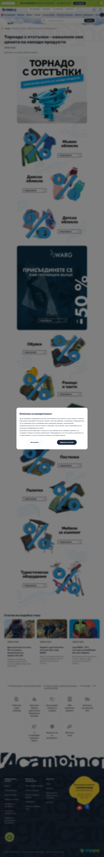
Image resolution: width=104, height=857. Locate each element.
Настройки (34, 442)
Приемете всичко (67, 442)
